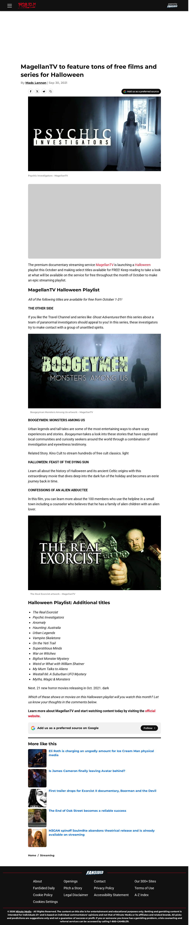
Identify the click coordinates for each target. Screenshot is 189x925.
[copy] (50, 91)
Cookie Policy (43, 895)
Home (32, 855)
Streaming (47, 855)
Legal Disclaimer (76, 895)
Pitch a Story (73, 888)
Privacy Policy (104, 888)
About (37, 881)
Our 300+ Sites (145, 881)
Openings (71, 881)
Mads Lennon (35, 83)
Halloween (143, 265)
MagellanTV (105, 265)
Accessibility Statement (111, 895)
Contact (100, 881)
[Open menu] (9, 5)
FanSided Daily (44, 888)
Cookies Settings (45, 902)
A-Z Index (142, 895)
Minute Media (23, 911)
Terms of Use (144, 888)
